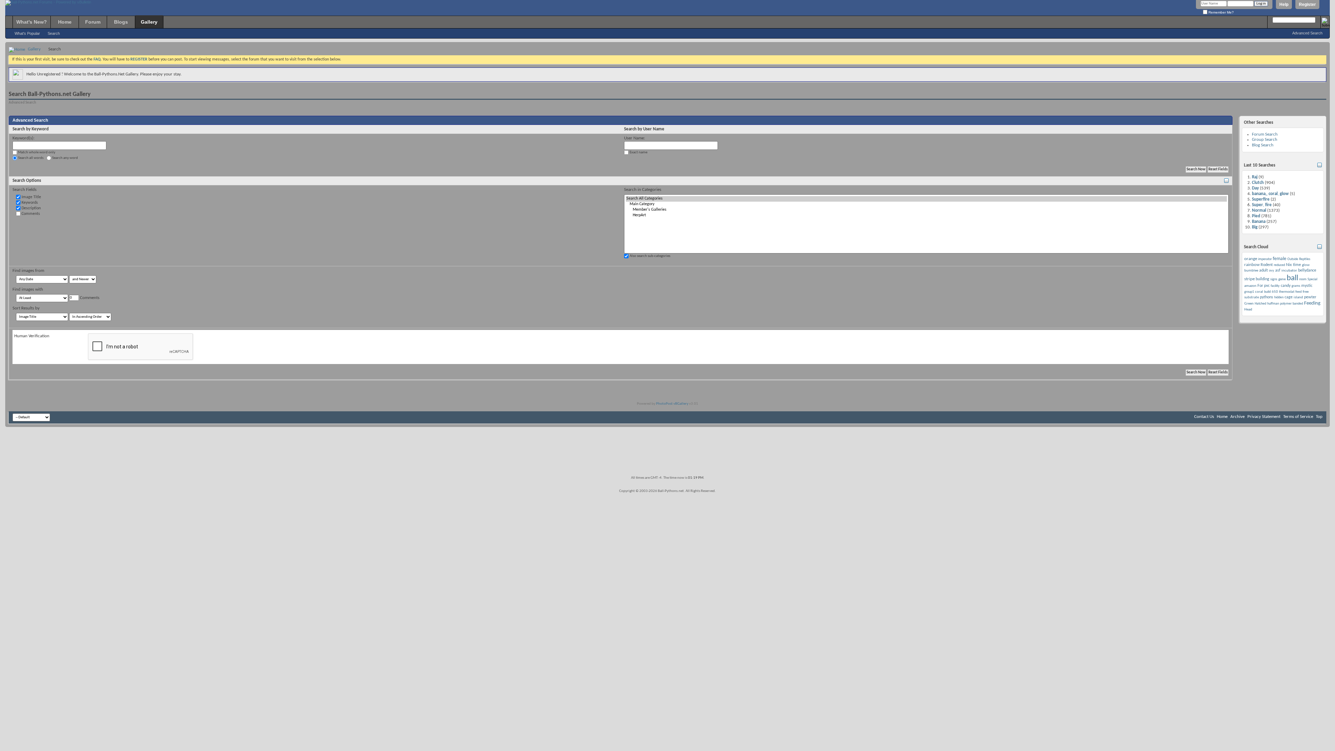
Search (54, 33)
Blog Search (1262, 145)
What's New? (31, 22)
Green (1249, 304)
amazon (1250, 286)
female (1279, 259)
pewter (1310, 297)
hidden (1279, 297)
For (1260, 286)
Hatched (1260, 304)
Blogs (121, 22)
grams (1296, 286)
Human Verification (31, 336)
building (1262, 279)
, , (1270, 194)
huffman (1273, 304)
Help (1283, 4)
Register (1307, 4)
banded (1298, 304)
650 (1275, 292)
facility (1275, 286)
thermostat (1286, 292)
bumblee (1251, 271)
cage (1289, 297)
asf (1277, 270)
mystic (1306, 286)
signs (1273, 279)
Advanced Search (1307, 33)
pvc (1267, 286)
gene (1282, 279)
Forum (92, 22)
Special (1312, 279)
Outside (1292, 259)
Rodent (1267, 265)
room (1302, 279)
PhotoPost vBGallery (672, 404)
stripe (1249, 279)
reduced (1279, 265)
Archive (1237, 416)
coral (1259, 292)
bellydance (1307, 270)
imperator (1265, 259)
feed (1298, 292)
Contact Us (1204, 416)
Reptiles (1304, 259)
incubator (1289, 271)
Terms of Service (1298, 416)
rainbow (1252, 265)
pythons (1266, 297)
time (1297, 265)
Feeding (1312, 303)
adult (1263, 270)
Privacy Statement (1263, 416)
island (1298, 297)
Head (1248, 310)
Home (65, 22)
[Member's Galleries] (926, 210)
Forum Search (1265, 134)
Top (1319, 416)
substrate (1251, 297)
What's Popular (27, 33)
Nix (1289, 265)
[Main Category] (926, 204)
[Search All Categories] (926, 199)
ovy (1271, 271)
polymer (1286, 304)
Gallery (149, 22)
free (1306, 292)
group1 (1249, 292)
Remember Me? (1220, 12)
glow (1306, 265)
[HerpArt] (926, 215)
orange (1250, 259)
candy (1285, 286)
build (1267, 292)
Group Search (1264, 139)
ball (1292, 278)
